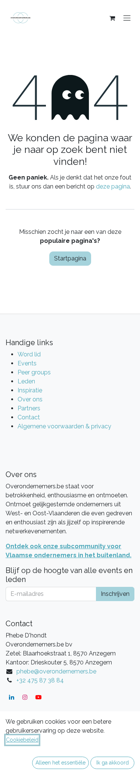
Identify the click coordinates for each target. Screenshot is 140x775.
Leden (26, 381)
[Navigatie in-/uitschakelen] (126, 18)
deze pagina (113, 186)
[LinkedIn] (12, 697)
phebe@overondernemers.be (56, 671)
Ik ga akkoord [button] (112, 763)
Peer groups (34, 372)
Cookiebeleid (22, 740)
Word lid (29, 354)
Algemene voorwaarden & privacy (64, 426)
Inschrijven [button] (115, 593)
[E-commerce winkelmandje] (112, 17)
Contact (29, 417)
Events (27, 363)
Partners (29, 408)
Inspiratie (30, 390)
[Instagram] (25, 697)
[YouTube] (38, 697)
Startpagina (70, 258)
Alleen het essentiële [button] (60, 763)
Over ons (30, 399)
